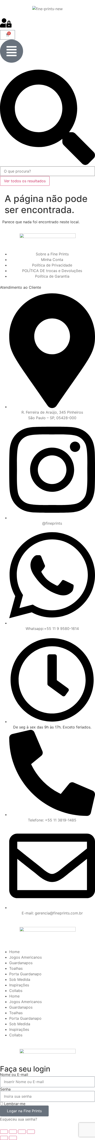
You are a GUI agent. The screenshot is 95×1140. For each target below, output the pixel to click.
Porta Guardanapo (25, 974)
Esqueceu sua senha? (18, 1119)
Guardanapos (21, 962)
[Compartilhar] (22, 1132)
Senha (5, 1089)
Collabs (15, 990)
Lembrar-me (14, 1104)
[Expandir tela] (13, 1132)
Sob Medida (19, 979)
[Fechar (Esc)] (31, 1132)
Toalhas (16, 968)
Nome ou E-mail (14, 1074)
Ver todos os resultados (25, 181)
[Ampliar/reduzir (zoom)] (4, 1132)
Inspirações (19, 985)
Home (14, 951)
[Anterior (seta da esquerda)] (4, 1138)
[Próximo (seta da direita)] (13, 1138)
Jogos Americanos (25, 957)
